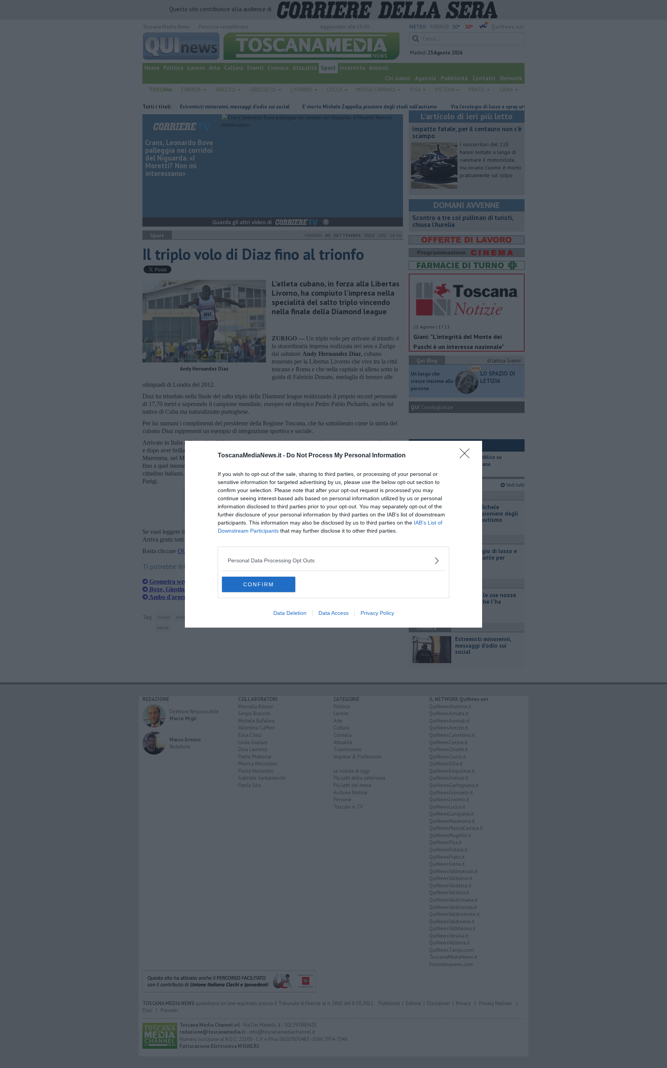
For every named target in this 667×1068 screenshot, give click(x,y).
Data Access (333, 613)
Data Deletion (289, 613)
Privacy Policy (377, 613)
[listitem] (333, 561)
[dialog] (333, 534)
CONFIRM (258, 584)
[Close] (467, 456)
